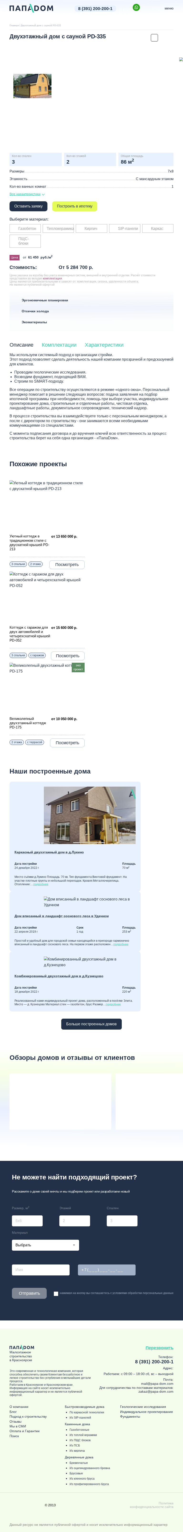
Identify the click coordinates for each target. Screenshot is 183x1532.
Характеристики (104, 345)
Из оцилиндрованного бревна (90, 1468)
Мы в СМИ (18, 1426)
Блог (13, 1412)
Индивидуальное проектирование (146, 1412)
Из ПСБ (75, 1445)
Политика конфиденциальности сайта (151, 1505)
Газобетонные (79, 1429)
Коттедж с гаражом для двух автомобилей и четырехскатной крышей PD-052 (30, 633)
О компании (19, 1407)
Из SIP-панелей (80, 1417)
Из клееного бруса (82, 1478)
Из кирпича (77, 1450)
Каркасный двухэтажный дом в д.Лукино (49, 852)
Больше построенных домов (91, 1024)
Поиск (14, 1436)
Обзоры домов (72, 1057)
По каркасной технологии (87, 1412)
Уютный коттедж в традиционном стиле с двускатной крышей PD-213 (29, 542)
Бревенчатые (79, 1463)
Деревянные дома (79, 1457)
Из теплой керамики (83, 1435)
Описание (21, 345)
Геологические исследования (143, 1407)
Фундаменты (130, 1416)
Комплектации (59, 345)
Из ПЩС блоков (80, 1440)
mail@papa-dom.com (157, 1383)
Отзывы (15, 1421)
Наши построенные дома (50, 771)
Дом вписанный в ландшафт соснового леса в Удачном (62, 916)
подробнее (40, 884)
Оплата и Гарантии (25, 1431)
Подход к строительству (28, 1416)
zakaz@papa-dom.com (155, 1391)
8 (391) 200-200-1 (95, 8)
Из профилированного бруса (89, 1484)
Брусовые (76, 1473)
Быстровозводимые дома (84, 1407)
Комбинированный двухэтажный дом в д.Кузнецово (59, 976)
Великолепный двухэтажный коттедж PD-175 (28, 723)
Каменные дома (77, 1424)
